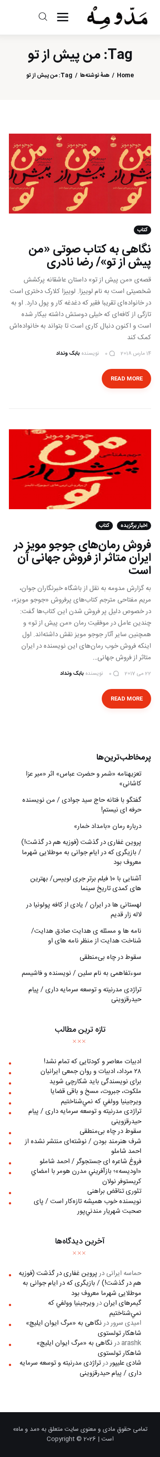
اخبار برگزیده (134, 525)
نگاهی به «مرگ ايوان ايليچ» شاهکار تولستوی (83, 1328)
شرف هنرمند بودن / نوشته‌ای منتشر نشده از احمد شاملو (83, 1146)
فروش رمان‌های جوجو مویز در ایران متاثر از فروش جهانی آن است (82, 558)
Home (125, 75)
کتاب (142, 230)
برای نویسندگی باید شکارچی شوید (95, 1081)
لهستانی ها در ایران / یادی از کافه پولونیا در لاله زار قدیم (83, 910)
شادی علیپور (125, 1363)
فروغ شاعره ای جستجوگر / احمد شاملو (90, 1161)
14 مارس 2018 (135, 353)
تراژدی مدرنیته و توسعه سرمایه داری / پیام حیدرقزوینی (84, 995)
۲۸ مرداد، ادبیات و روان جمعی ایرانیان (90, 1071)
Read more (127, 378)
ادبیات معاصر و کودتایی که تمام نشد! (92, 1061)
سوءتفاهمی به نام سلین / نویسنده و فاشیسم (81, 973)
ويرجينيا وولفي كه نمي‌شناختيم (101, 1101)
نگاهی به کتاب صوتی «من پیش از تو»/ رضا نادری (89, 256)
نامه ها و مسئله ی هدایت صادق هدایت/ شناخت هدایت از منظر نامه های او (86, 936)
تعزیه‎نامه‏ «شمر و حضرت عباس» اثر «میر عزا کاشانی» (83, 779)
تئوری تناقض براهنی (114, 1191)
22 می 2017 (137, 673)
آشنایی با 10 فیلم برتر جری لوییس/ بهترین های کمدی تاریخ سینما (85, 884)
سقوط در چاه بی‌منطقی (110, 957)
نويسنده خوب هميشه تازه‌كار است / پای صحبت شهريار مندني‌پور (87, 1206)
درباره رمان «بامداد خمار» (107, 826)
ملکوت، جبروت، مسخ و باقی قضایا (95, 1091)
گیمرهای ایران (122, 1303)
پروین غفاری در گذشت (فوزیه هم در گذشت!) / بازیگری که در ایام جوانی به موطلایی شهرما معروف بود (81, 852)
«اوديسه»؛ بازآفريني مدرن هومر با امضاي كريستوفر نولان (86, 1176)
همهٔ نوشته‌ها (95, 75)
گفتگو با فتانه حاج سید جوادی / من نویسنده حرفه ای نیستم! (81, 805)
